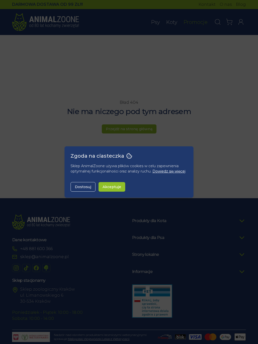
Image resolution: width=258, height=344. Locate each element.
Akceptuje (112, 187)
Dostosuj (83, 187)
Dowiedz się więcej (168, 171)
